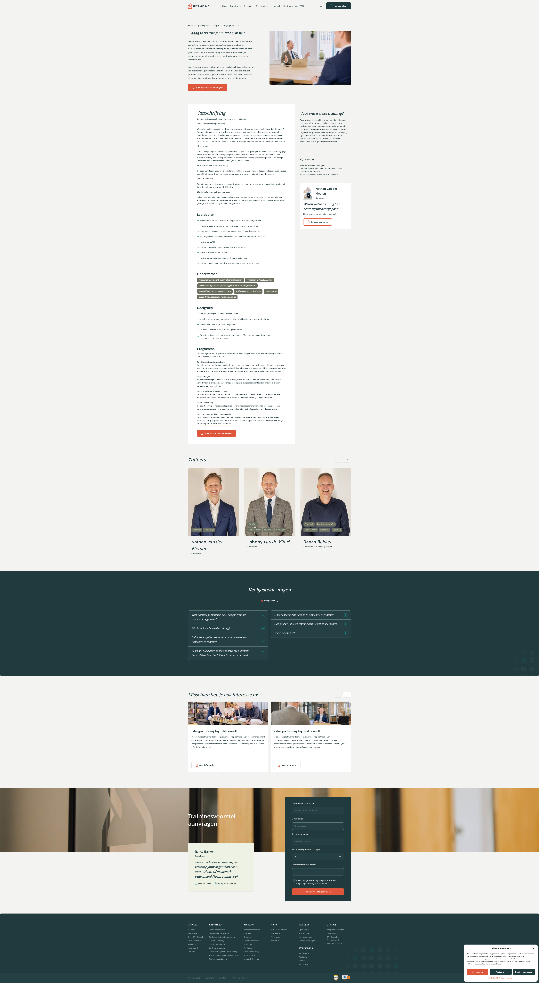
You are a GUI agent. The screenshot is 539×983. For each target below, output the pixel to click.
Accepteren (477, 971)
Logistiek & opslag (251, 958)
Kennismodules (305, 937)
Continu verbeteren (217, 948)
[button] (533, 948)
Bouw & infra (249, 955)
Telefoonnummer (300, 834)
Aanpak (276, 6)
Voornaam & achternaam (304, 803)
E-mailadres (298, 818)
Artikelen (303, 956)
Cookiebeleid (493, 978)
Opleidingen (202, 25)
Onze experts (276, 933)
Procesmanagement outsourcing (223, 951)
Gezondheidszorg (251, 951)
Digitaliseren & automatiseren (222, 937)
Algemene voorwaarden (215, 977)
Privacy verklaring (239, 977)
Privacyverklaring (505, 978)
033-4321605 (332, 933)
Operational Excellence (219, 933)
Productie (248, 948)
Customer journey (216, 940)
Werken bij (192, 944)
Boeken (302, 960)
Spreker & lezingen (307, 940)
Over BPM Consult (196, 937)
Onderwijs (248, 937)
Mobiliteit (248, 944)
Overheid (247, 933)
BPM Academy (194, 940)
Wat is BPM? (304, 964)
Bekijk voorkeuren (524, 971)
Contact (191, 951)
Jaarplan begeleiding (218, 958)
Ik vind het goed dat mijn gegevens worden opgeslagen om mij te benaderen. (316, 882)
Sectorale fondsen (251, 940)
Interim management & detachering (224, 955)
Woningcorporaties (252, 929)
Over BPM (299, 6)
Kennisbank (193, 948)
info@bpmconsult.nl (335, 929)
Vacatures (275, 937)
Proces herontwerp (217, 929)
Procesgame (304, 933)
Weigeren (500, 971)
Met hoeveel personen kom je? (306, 849)
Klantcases (288, 6)
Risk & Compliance (217, 944)
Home (224, 6)
